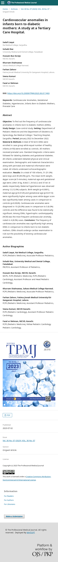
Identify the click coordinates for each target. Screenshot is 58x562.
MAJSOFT (31, 532)
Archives (14, 9)
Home (5, 9)
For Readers (9, 496)
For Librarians (9, 504)
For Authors (9, 500)
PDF (8, 415)
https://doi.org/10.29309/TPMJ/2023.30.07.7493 (28, 93)
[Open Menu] (2, 2)
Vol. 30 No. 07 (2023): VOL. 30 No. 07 (35, 9)
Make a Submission (14, 516)
